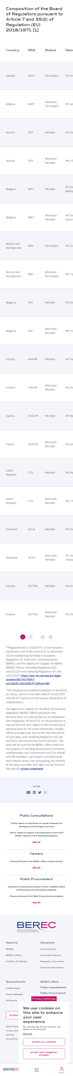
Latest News (13, 988)
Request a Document (52, 961)
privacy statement (32, 768)
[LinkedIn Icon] (34, 792)
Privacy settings (44, 998)
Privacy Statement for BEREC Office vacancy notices (36, 861)
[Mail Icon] (28, 792)
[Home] (11, 1070)
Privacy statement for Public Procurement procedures (36, 896)
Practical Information (52, 967)
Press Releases (14, 994)
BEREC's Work (49, 981)
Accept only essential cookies (44, 1053)
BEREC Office (13, 955)
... (36, 637)
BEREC (10, 949)
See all (36, 842)
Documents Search (50, 955)
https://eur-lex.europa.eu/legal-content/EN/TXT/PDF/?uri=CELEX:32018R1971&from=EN (33, 679)
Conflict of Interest (16, 961)
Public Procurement (53, 993)
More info (27, 1034)
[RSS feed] (45, 792)
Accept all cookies (44, 1042)
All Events (11, 1000)
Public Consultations (53, 987)
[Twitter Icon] (39, 792)
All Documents (48, 949)
